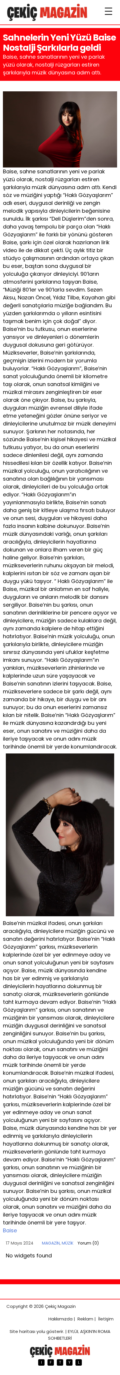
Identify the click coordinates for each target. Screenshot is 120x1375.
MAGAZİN (51, 1243)
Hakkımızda (60, 1319)
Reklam (85, 1319)
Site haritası (22, 1331)
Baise (10, 1230)
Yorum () (88, 1243)
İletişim (106, 1319)
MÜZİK (67, 1243)
